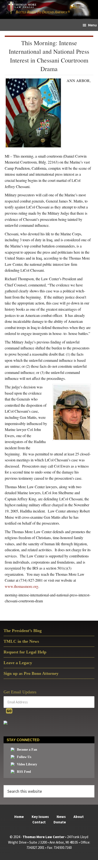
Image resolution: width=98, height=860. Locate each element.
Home (19, 816)
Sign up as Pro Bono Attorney (31, 673)
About (79, 816)
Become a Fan (27, 749)
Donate (60, 822)
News (61, 816)
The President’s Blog (23, 630)
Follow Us (24, 757)
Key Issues (40, 816)
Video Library (27, 764)
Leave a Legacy (18, 662)
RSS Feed (24, 771)
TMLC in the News (21, 641)
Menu (92, 25)
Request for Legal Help (25, 652)
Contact (39, 822)
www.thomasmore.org (21, 586)
